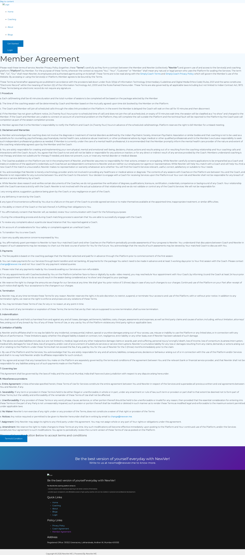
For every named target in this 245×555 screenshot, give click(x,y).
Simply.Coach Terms (150, 74)
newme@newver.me (122, 462)
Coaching (12, 19)
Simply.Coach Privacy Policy (180, 74)
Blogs (10, 35)
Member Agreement (61, 532)
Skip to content (7, 1)
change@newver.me (10, 264)
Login (54, 515)
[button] (13, 43)
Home (10, 12)
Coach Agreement (60, 529)
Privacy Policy (58, 525)
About (10, 27)
